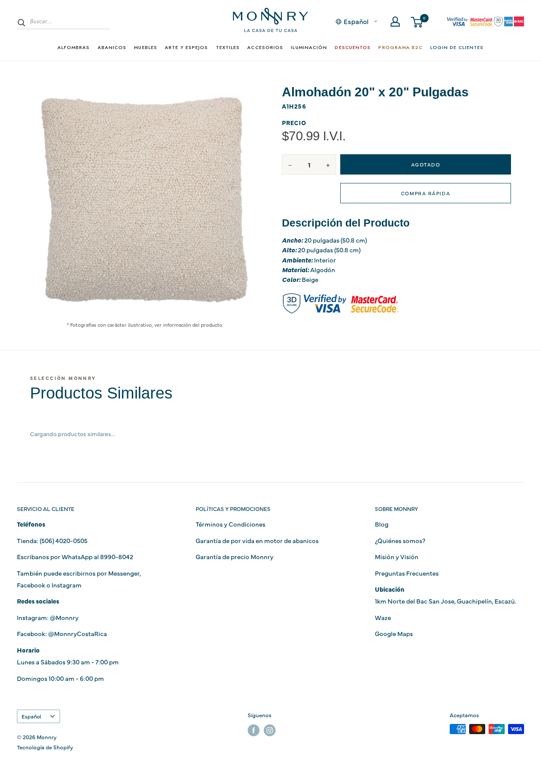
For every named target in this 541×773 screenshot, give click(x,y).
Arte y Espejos (186, 47)
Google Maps (394, 633)
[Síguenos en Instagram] (270, 730)
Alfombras (73, 47)
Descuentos (353, 47)
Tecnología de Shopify (45, 747)
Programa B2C (400, 47)
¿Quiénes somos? (400, 540)
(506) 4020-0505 (63, 540)
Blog (381, 523)
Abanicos (112, 47)
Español (31, 716)
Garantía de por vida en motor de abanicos (257, 540)
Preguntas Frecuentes (407, 572)
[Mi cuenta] (395, 21)
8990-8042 (116, 556)
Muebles (145, 47)
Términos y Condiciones (230, 523)
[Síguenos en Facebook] (254, 730)
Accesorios (265, 47)
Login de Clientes (457, 47)
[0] (417, 21)
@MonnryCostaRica (77, 633)
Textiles (228, 47)
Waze (383, 617)
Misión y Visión (396, 556)
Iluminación (309, 47)
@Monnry (64, 617)
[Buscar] (21, 22)
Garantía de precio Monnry (234, 556)
